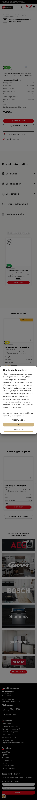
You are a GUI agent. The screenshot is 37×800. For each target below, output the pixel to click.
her (24, 416)
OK (18, 424)
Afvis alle (18, 430)
